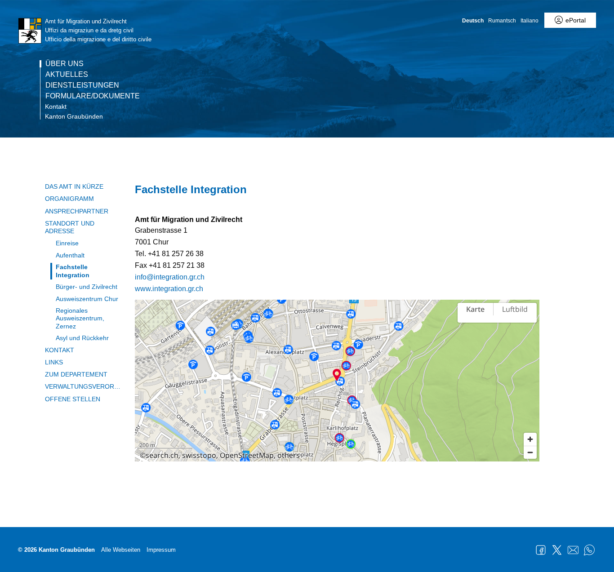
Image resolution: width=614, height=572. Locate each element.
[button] (337, 374)
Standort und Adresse (69, 227)
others (288, 455)
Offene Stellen (72, 399)
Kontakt (56, 106)
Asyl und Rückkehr (82, 337)
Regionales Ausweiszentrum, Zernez (80, 318)
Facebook (540, 550)
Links (54, 362)
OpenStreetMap (247, 455)
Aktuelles (66, 74)
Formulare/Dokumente (92, 96)
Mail (573, 550)
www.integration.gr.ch (169, 289)
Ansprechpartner (76, 211)
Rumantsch (502, 21)
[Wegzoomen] (530, 452)
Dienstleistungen (82, 85)
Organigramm (69, 198)
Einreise (67, 243)
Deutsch (473, 21)
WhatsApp (589, 550)
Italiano (529, 21)
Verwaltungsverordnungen (83, 386)
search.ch (162, 455)
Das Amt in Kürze (74, 186)
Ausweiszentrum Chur (87, 298)
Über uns (64, 63)
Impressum (161, 549)
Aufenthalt (70, 255)
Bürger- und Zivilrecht (86, 286)
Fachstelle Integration (72, 270)
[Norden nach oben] (530, 334)
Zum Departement (76, 374)
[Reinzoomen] (530, 439)
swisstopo (199, 455)
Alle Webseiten (120, 549)
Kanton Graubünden (74, 116)
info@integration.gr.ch (170, 277)
